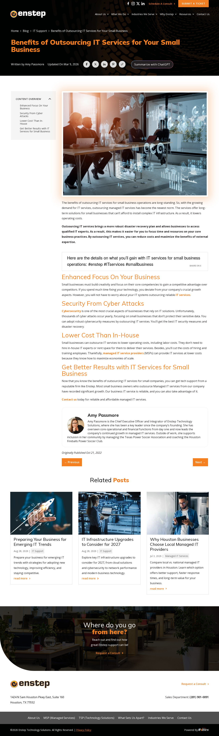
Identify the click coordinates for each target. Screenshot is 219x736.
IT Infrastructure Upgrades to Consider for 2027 (107, 542)
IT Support (40, 31)
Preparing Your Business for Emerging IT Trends (40, 542)
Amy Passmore (34, 64)
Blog (26, 31)
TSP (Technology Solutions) (96, 718)
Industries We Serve (143, 14)
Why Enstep (167, 14)
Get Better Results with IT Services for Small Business (35, 130)
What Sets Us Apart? (131, 718)
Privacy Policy (83, 730)
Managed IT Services (176, 556)
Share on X (195, 265)
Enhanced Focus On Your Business (34, 107)
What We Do (118, 14)
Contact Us (203, 14)
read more (21, 578)
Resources (185, 14)
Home (15, 31)
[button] (86, 64)
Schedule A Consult (160, 3)
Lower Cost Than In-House (31, 122)
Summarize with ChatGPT (152, 64)
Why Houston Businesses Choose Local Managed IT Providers (174, 544)
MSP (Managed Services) (59, 718)
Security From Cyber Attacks (31, 115)
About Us (100, 14)
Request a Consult (108, 653)
